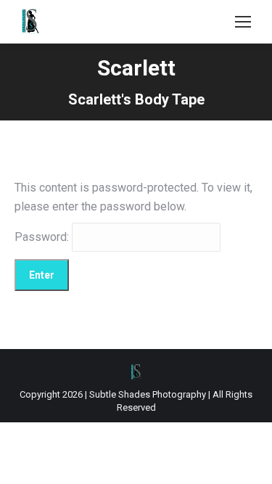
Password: (43, 237)
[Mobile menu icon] (242, 21)
